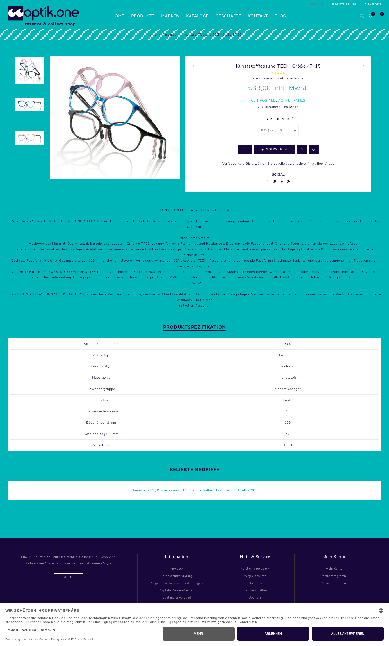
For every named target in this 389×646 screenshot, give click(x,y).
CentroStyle (263, 100)
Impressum (177, 569)
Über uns (255, 583)
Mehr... (68, 577)
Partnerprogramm (334, 576)
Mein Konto (334, 569)
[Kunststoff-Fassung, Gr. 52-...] (354, 66)
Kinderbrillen (202, 490)
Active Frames (291, 100)
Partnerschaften (255, 590)
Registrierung (344, 4)
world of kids (236, 490)
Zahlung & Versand (177, 598)
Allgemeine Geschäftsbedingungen (177, 583)
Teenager (140, 490)
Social (278, 174)
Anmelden (372, 4)
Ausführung (278, 119)
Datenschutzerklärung (176, 576)
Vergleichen (302, 149)
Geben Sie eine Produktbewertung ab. (278, 78)
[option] (29, 73)
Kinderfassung (168, 490)
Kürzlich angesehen (255, 569)
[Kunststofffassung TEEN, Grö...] (201, 66)
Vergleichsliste (255, 576)
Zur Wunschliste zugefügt (314, 149)
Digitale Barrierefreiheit (176, 590)
